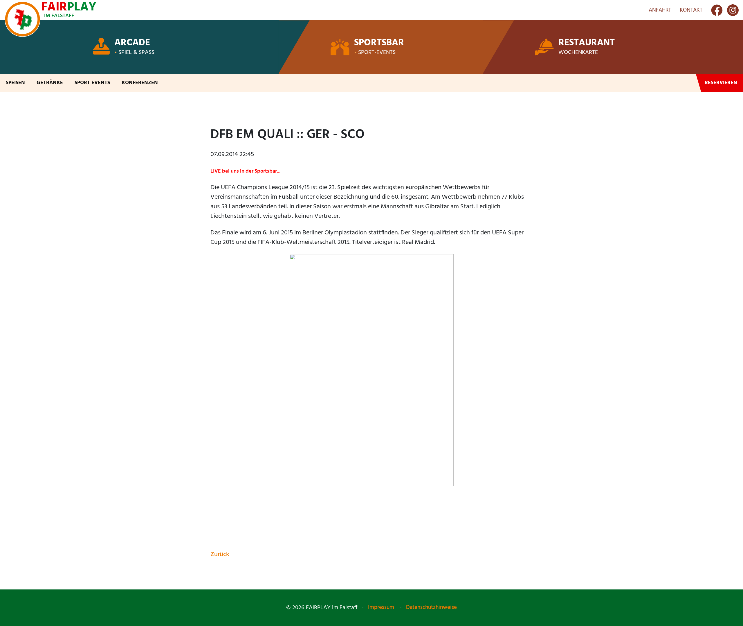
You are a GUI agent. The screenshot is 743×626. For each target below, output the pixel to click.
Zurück (219, 554)
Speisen (15, 83)
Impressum (381, 607)
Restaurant (586, 42)
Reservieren (721, 83)
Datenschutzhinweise (431, 607)
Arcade (132, 42)
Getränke (50, 83)
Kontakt (691, 10)
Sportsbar (379, 42)
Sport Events (92, 83)
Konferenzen (140, 83)
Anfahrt (660, 10)
